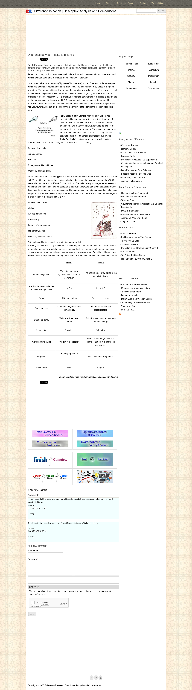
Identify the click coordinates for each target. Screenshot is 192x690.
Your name (33, 550)
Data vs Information (130, 211)
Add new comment (38, 490)
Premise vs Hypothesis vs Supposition (139, 160)
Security (131, 76)
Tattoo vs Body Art (129, 244)
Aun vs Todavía (128, 252)
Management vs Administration (135, 214)
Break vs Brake (128, 156)
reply (32, 513)
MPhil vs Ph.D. (128, 310)
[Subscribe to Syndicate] (120, 314)
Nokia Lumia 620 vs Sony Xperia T (137, 259)
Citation (109, 3)
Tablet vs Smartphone (131, 292)
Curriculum (154, 70)
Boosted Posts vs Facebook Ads (136, 174)
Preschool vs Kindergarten (133, 197)
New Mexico (153, 88)
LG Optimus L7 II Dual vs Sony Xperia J (139, 248)
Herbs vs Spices (128, 149)
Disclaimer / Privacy (125, 3)
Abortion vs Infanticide (131, 181)
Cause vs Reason (129, 145)
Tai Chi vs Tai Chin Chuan (133, 255)
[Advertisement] (96, 33)
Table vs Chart (128, 200)
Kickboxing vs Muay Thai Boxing (136, 237)
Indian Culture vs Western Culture (136, 299)
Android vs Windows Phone (134, 218)
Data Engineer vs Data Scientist (136, 170)
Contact (143, 3)
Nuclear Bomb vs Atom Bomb (134, 193)
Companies (131, 88)
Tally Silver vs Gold (130, 241)
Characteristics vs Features (133, 152)
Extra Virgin (153, 64)
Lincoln (153, 82)
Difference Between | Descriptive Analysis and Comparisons (75, 11)
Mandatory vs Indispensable (134, 177)
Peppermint (153, 76)
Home (97, 3)
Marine (131, 82)
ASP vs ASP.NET (129, 234)
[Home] (29, 11)
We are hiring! (157, 3)
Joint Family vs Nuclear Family (135, 302)
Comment (33, 559)
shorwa (131, 70)
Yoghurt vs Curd (128, 222)
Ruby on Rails (131, 64)
